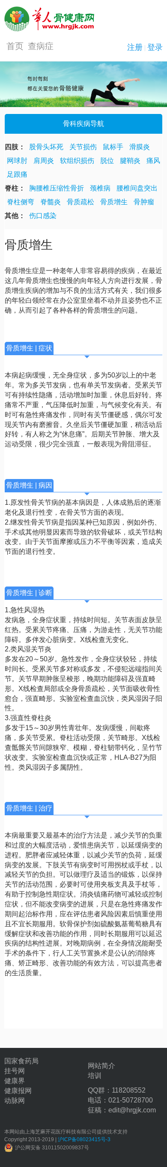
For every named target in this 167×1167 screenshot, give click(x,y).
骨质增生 (114, 202)
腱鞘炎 (130, 160)
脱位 (107, 160)
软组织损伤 (77, 160)
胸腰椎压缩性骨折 (56, 188)
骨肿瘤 (144, 202)
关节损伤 (83, 146)
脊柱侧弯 (20, 202)
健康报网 (18, 1090)
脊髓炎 (50, 202)
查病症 (41, 46)
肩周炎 (43, 160)
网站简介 (101, 1065)
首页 (15, 46)
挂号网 (14, 1071)
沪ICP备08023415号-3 (84, 1139)
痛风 (153, 160)
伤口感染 (43, 215)
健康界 (14, 1080)
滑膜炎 (139, 146)
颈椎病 (100, 188)
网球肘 (17, 160)
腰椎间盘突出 (137, 188)
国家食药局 (21, 1061)
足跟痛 (17, 174)
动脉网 (14, 1100)
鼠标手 (113, 146)
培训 (94, 1075)
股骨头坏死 (46, 146)
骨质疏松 (80, 202)
